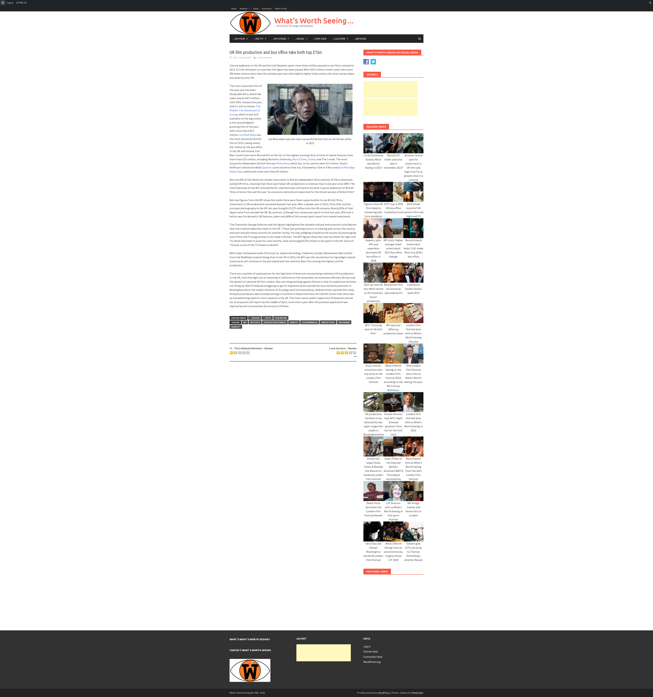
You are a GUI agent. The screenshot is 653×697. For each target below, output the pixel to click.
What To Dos (281, 8)
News (233, 8)
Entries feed (370, 651)
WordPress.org (372, 662)
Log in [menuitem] (10, 2)
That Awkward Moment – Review (253, 348)
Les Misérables (247, 134)
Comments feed (372, 656)
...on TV (267, 318)
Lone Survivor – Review (342, 348)
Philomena (282, 163)
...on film (254, 318)
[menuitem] (3, 2)
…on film (238, 38)
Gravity (312, 159)
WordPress (384, 692)
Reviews (243, 8)
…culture (338, 38)
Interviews (267, 8)
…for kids (319, 38)
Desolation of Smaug (275, 322)
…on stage (278, 38)
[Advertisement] (390, 89)
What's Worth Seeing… (314, 20)
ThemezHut (417, 692)
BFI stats (255, 322)
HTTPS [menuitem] (21, 2)
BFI (244, 322)
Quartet (267, 167)
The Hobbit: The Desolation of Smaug (245, 110)
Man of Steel (299, 159)
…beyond (359, 38)
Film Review (281, 318)
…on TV (258, 38)
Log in (367, 646)
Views (255, 8)
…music (299, 38)
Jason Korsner (264, 57)
